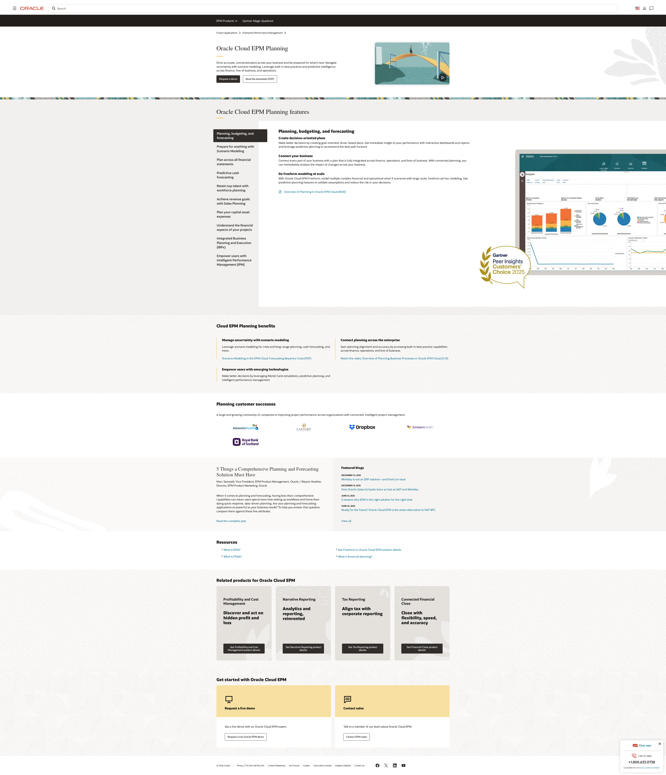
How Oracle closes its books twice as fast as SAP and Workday (379, 489)
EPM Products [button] (225, 21)
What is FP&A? (233, 556)
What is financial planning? (355, 556)
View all (346, 521)
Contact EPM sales (356, 736)
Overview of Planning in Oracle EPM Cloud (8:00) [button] (315, 191)
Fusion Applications (226, 32)
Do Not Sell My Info (255, 765)
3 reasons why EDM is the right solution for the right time (376, 499)
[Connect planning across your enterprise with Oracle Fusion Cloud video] (412, 64)
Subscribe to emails (322, 765)
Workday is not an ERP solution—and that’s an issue (373, 479)
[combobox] (333, 8)
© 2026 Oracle (223, 765)
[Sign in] (644, 8)
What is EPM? (232, 549)
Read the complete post (231, 521)
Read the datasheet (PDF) (260, 79)
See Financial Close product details (422, 648)
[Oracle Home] (31, 8)
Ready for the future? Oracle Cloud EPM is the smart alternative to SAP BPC (388, 510)
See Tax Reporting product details (362, 648)
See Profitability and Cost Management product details (244, 648)
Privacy (240, 765)
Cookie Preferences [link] (276, 765)
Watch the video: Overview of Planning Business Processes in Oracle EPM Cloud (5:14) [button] (394, 358)
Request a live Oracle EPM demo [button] (246, 736)
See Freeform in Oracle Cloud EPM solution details (369, 549)
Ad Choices (294, 765)
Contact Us (359, 765)
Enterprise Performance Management (262, 32)
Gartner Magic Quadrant (258, 21)
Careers (306, 765)
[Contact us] (651, 8)
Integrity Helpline (343, 765)
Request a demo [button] (228, 79)
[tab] (240, 135)
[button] (14, 8)
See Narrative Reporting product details (303, 648)
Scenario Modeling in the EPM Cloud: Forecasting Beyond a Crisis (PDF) (266, 358)
